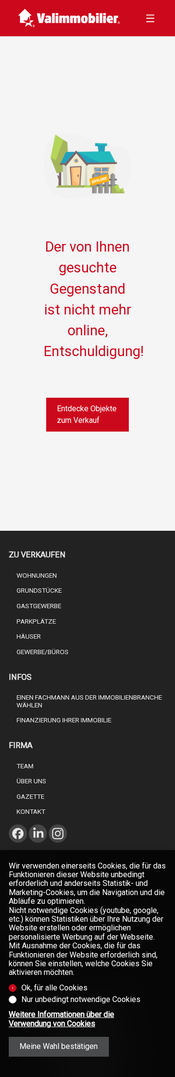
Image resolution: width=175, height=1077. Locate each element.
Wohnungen (37, 575)
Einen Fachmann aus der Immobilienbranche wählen (89, 701)
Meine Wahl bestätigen (58, 1046)
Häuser (29, 636)
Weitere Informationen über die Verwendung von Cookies (61, 1019)
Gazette (30, 796)
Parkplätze (36, 621)
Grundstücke (39, 590)
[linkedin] (38, 845)
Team (25, 766)
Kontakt (31, 811)
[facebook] (18, 845)
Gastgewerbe (39, 606)
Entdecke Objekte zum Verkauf (87, 414)
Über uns (31, 781)
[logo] (69, 18)
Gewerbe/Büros (43, 652)
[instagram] (58, 845)
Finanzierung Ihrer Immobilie (64, 720)
